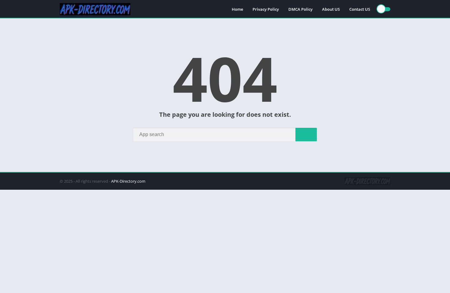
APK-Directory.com (128, 181)
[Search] (306, 134)
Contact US (359, 9)
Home (237, 9)
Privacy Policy (266, 9)
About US (331, 9)
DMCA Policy (300, 9)
